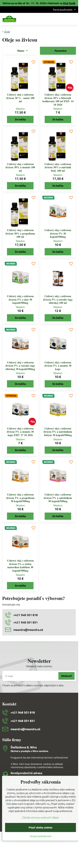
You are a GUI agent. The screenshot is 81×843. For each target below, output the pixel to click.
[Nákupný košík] (64, 19)
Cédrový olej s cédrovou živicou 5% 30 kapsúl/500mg (57, 233)
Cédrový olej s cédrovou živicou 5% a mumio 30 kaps (57, 365)
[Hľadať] (55, 19)
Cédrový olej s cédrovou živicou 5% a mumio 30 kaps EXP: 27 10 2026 (20, 431)
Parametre (60, 51)
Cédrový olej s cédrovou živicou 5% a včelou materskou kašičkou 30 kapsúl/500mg (20, 566)
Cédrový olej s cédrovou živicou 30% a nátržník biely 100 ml (57, 167)
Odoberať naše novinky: (39, 666)
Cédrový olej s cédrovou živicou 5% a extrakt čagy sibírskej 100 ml (58, 299)
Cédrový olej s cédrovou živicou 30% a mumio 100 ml (20, 167)
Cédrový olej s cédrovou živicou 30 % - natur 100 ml (20, 98)
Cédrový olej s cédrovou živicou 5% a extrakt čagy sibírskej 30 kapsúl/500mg (20, 365)
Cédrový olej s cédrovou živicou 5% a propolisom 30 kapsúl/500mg (20, 497)
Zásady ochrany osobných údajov (40, 817)
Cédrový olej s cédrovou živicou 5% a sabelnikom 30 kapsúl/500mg (58, 497)
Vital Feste (69, 3)
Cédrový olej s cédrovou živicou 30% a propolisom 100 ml (20, 233)
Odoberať (66, 676)
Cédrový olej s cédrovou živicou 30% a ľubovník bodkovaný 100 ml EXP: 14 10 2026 (57, 100)
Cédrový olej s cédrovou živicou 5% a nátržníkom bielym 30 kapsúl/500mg (58, 431)
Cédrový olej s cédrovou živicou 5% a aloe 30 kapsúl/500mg (20, 299)
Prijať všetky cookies (40, 827)
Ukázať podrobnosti (40, 836)
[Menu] (73, 19)
